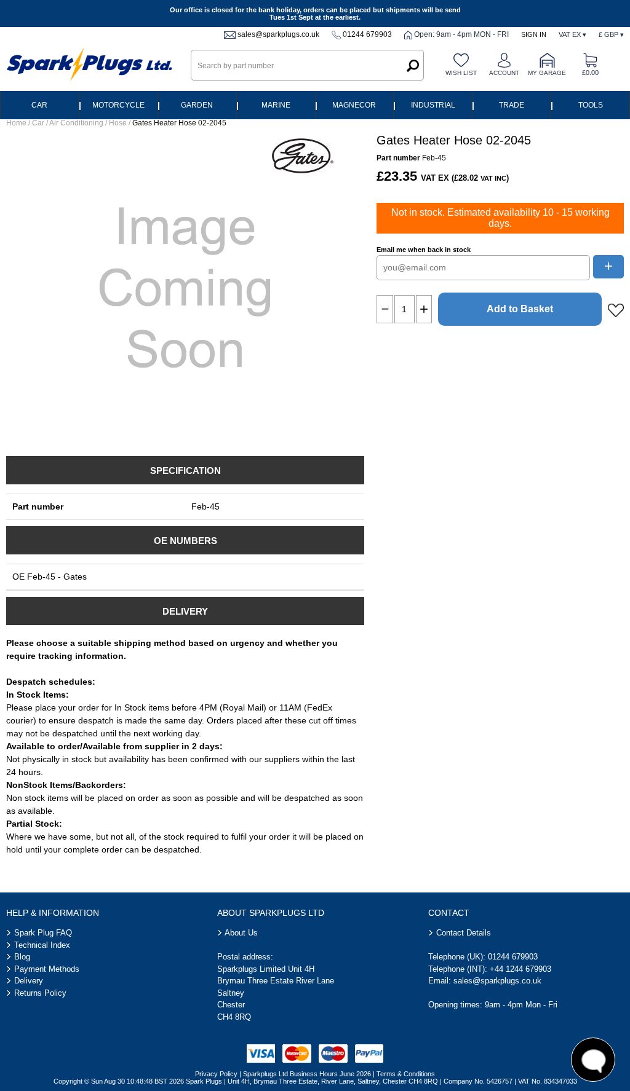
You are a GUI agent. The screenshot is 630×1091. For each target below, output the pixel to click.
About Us (241, 932)
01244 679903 (367, 34)
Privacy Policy (216, 1073)
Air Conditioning (76, 123)
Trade (511, 105)
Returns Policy (40, 993)
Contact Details (463, 932)
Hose (118, 123)
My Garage (547, 72)
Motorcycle (118, 105)
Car (39, 105)
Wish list (461, 72)
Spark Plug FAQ (43, 932)
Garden (197, 105)
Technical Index (42, 945)
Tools (590, 105)
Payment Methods (46, 969)
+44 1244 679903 (520, 969)
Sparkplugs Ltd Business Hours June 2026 (307, 1073)
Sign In (533, 34)
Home (16, 123)
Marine (275, 105)
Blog (22, 956)
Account (504, 72)
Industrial (433, 105)
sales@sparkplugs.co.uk (278, 34)
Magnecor (354, 105)
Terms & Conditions (406, 1073)
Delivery (28, 980)
